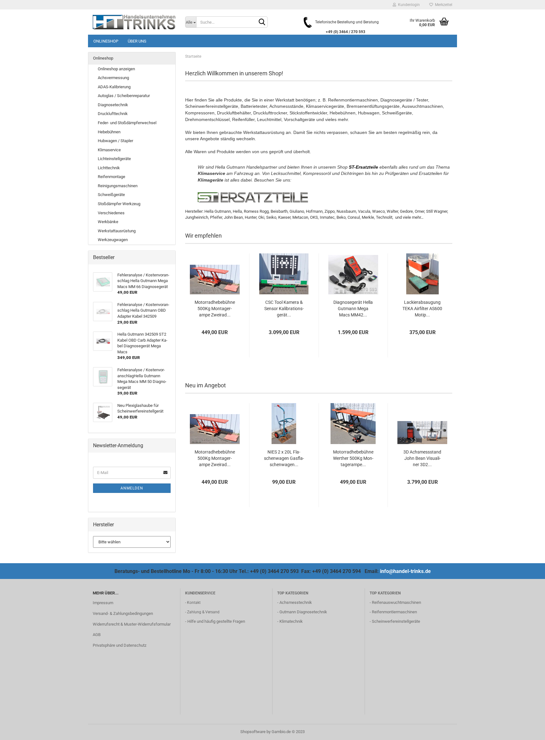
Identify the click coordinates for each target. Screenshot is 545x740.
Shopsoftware (253, 731)
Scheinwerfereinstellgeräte (396, 621)
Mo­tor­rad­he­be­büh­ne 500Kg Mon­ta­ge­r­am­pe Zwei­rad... (215, 308)
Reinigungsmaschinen (118, 185)
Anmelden (131, 488)
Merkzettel (442, 5)
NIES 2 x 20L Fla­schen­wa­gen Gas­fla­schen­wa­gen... (284, 458)
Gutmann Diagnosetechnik (303, 612)
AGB (97, 634)
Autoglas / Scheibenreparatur (124, 95)
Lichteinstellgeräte (114, 158)
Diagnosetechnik (113, 104)
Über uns (137, 41)
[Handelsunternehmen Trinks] (134, 22)
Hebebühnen (109, 132)
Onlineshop (105, 41)
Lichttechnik (109, 167)
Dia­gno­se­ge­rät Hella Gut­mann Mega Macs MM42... (353, 308)
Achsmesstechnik (295, 602)
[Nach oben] (527, 730)
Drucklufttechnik (113, 113)
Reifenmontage (111, 176)
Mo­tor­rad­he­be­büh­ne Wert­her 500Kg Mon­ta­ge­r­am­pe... (353, 458)
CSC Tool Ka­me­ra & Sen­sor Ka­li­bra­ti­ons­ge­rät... (284, 308)
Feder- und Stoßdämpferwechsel (127, 122)
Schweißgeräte (111, 194)
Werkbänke (108, 221)
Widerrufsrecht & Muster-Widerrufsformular (132, 624)
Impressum (103, 602)
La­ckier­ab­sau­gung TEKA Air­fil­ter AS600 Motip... (422, 308)
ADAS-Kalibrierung (114, 86)
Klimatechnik (291, 621)
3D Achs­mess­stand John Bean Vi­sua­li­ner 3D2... (422, 458)
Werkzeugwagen (113, 239)
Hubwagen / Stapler (115, 140)
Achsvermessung (113, 77)
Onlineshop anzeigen (116, 68)
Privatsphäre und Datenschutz (119, 645)
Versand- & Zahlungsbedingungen (123, 613)
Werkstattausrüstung (117, 230)
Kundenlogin (408, 5)
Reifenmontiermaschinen (394, 612)
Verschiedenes (111, 213)
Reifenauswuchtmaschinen (396, 602)
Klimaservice (109, 149)
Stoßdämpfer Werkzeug (119, 203)
